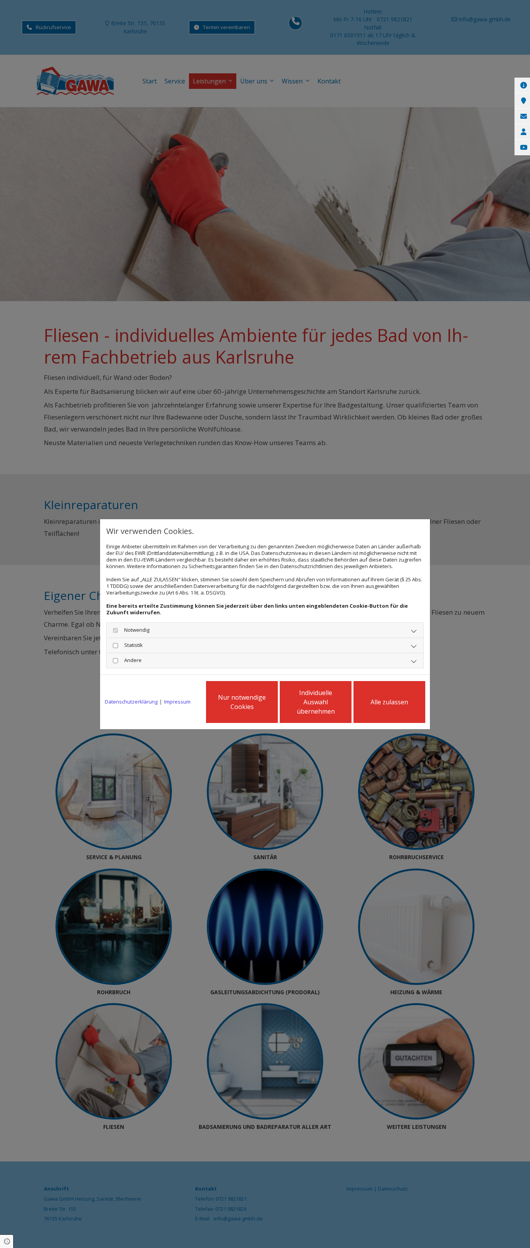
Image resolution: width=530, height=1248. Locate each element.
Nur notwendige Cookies (242, 702)
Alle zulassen (389, 702)
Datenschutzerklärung (131, 702)
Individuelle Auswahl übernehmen (316, 702)
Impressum (177, 702)
